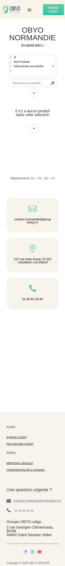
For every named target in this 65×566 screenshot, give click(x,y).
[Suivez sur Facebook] (25, 551)
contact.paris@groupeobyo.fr (37, 500)
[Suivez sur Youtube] (39, 551)
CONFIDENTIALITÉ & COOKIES (26, 470)
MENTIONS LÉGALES (20, 463)
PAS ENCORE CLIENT (20, 444)
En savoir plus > (32, 45)
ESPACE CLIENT (17, 437)
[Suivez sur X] (32, 551)
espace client (53, 9)
